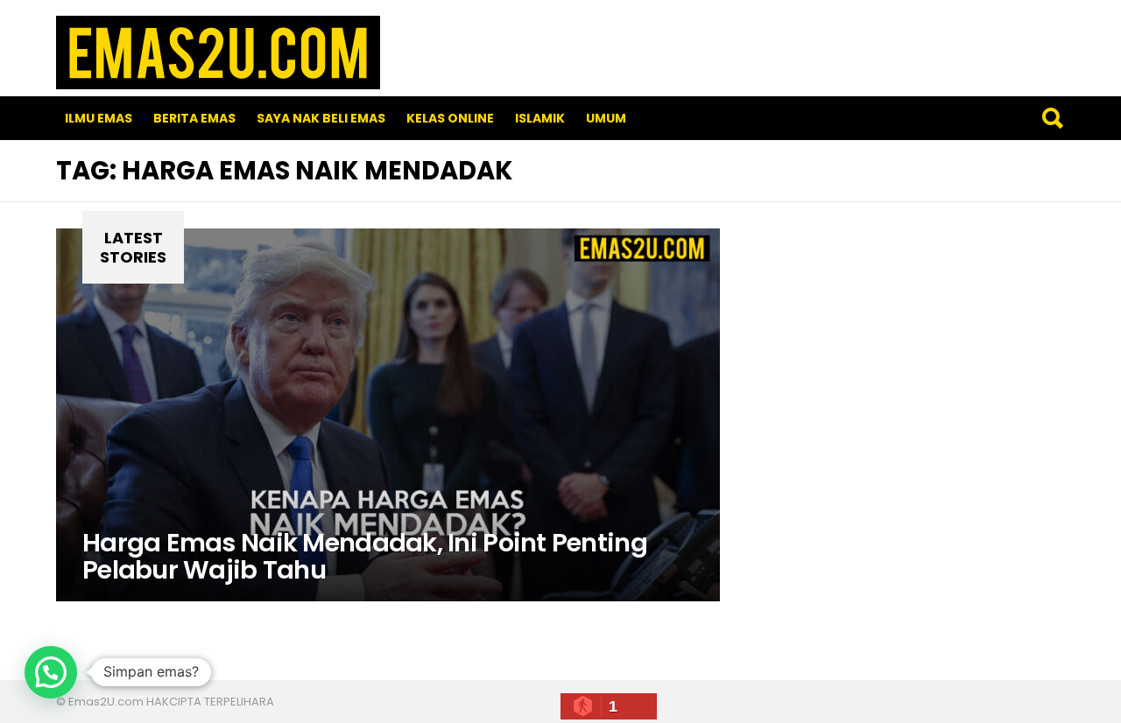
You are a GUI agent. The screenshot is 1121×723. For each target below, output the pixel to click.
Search (1052, 118)
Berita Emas (194, 118)
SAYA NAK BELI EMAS (321, 118)
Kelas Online (450, 118)
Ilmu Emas (98, 118)
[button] (51, 672)
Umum (606, 118)
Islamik (540, 118)
